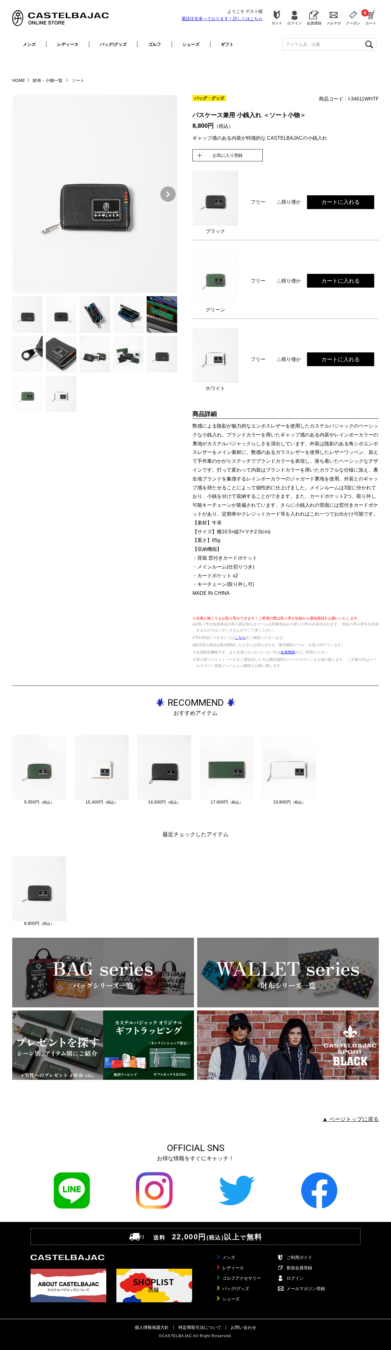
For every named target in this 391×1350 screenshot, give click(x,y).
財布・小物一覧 (48, 80)
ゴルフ (154, 44)
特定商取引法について (199, 1327)
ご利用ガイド (299, 1257)
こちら (240, 637)
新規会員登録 (299, 1267)
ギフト (227, 44)
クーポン (353, 23)
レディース (68, 44)
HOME (18, 80)
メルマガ (333, 23)
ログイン (294, 23)
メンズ (29, 44)
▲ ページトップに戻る (350, 1119)
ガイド (276, 23)
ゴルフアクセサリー (241, 1278)
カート (370, 17)
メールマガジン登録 (306, 1288)
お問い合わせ (243, 1327)
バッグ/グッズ (113, 44)
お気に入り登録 (228, 155)
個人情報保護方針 (152, 1327)
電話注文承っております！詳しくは (222, 18)
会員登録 (314, 23)
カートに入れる (340, 202)
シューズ (190, 44)
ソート (77, 80)
